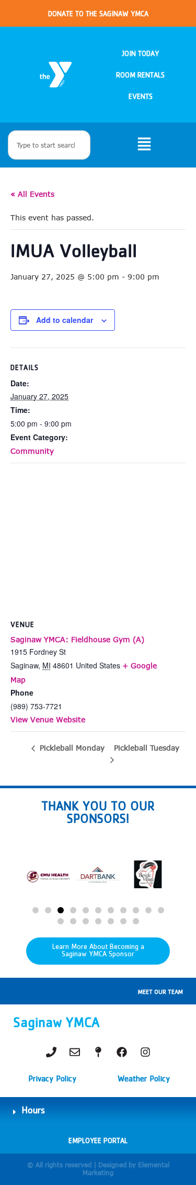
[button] (35, 910)
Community (32, 450)
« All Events (32, 193)
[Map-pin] (98, 1052)
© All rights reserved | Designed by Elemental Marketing (98, 1168)
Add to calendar (64, 320)
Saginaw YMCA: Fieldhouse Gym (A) (77, 639)
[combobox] (49, 145)
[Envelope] (74, 1052)
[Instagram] (145, 1052)
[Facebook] (121, 1052)
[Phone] (51, 1052)
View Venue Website (47, 719)
